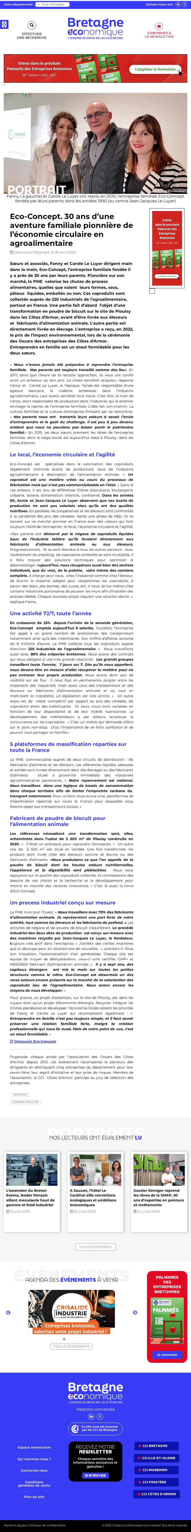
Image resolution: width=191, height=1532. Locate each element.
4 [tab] (79, 1339)
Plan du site (34, 1497)
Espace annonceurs (34, 1447)
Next (135, 1312)
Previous (8, 1312)
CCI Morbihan (155, 1470)
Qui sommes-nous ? (34, 1459)
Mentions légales (15, 1525)
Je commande (167, 1355)
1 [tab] (64, 1339)
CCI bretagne (155, 1446)
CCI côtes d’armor (159, 1494)
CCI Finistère (154, 1482)
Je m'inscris (95, 1475)
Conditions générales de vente (34, 1483)
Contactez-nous (34, 1470)
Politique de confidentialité (46, 1525)
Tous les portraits (95, 1247)
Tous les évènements (71, 1346)
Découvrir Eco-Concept (35, 1041)
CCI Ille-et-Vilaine (158, 1458)
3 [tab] (74, 1339)
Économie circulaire (26, 1102)
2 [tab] (69, 1339)
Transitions (20, 1094)
